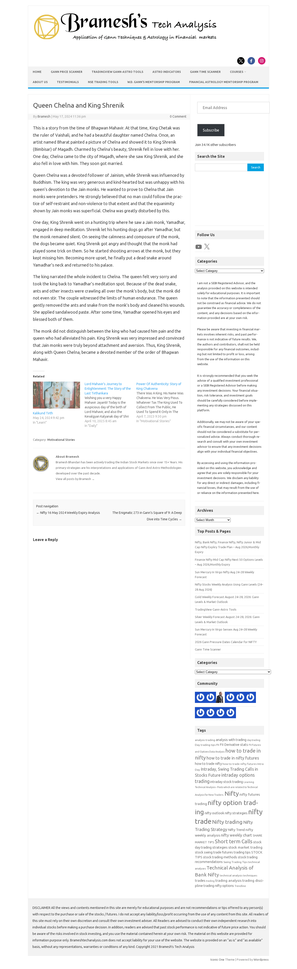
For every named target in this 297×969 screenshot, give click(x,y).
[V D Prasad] (200, 713)
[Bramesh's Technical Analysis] (125, 40)
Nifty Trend (236, 830)
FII (217, 744)
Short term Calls (233, 841)
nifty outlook (214, 813)
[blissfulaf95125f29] (200, 698)
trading (210, 880)
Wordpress (261, 959)
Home (37, 71)
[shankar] (210, 698)
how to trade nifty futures (240, 763)
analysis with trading (231, 740)
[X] (206, 247)
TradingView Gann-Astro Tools (117, 71)
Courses (236, 71)
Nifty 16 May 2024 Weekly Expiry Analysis (68, 513)
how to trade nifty (208, 764)
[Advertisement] (229, 200)
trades (200, 880)
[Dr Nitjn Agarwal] (230, 698)
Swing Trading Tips (235, 861)
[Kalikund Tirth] (56, 395)
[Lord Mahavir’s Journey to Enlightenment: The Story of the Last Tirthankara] (110, 405)
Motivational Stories (61, 439)
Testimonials (68, 82)
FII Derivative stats (234, 745)
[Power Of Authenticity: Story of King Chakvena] (162, 402)
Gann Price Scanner (66, 71)
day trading (253, 740)
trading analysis (228, 880)
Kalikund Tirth (43, 413)
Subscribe (211, 130)
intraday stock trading (226, 782)
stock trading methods (220, 857)
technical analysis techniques (238, 875)
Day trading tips (205, 744)
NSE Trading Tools (103, 82)
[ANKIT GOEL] (250, 698)
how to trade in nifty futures (233, 758)
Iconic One (217, 959)
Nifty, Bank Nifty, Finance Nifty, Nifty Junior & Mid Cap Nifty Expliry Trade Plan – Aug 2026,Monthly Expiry (228, 547)
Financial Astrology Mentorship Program (223, 82)
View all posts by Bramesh (75, 478)
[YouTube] (198, 247)
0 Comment (178, 116)
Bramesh (44, 116)
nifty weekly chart (236, 835)
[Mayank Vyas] (230, 713)
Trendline (240, 886)
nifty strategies (236, 813)
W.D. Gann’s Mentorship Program (153, 82)
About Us (40, 82)
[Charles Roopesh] (220, 713)
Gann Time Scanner (205, 71)
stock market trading (245, 847)
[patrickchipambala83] (220, 698)
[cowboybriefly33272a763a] (240, 698)
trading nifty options (218, 886)
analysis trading (205, 739)
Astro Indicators (166, 71)
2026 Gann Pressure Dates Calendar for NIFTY (226, 642)
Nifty (232, 793)
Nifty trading (227, 822)
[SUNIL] (210, 713)
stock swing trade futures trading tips (223, 852)
